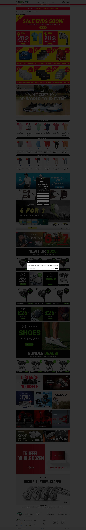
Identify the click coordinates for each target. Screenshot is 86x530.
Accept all (56, 268)
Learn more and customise (31, 268)
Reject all (53, 268)
